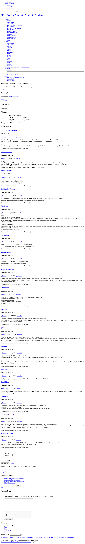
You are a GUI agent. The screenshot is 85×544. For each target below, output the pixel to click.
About (5, 527)
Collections (7, 68)
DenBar (4, 137)
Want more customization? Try (17, 67)
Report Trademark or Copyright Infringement (22, 537)
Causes (9, 49)
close (2, 487)
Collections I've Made (13, 73)
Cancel (12, 463)
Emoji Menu (5, 382)
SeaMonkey (10, 8)
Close (2, 89)
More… (6, 76)
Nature (9, 56)
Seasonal (9, 61)
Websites (9, 65)
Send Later (4, 309)
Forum (5, 532)
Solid (8, 62)
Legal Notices (39, 537)
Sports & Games (11, 37)
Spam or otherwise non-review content (14, 478)
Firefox (9, 5)
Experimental (10, 26)
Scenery (9, 59)
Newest (9, 46)
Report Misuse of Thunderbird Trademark (55, 537)
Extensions (7, 19)
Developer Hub (11, 80)
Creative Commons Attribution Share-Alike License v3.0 (16, 542)
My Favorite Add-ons (13, 74)
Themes (6, 41)
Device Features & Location (14, 25)
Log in (12, 2)
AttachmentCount (7, 252)
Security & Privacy (12, 32)
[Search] (17, 11)
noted (15, 540)
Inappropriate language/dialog (12, 480)
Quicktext (4, 346)
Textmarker (5, 288)
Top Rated (10, 23)
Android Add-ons (34, 15)
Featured (9, 20)
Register (6, 2)
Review (7, 453)
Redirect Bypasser (7, 433)
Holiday (9, 53)
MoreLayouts (5, 235)
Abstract (9, 47)
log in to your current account (10, 472)
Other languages (5, 534)
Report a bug (70, 537)
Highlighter (4, 369)
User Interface (11, 38)
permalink (18, 137)
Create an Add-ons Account (8, 469)
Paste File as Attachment (9, 130)
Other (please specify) (9, 483)
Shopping (9, 34)
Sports (9, 64)
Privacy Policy (5, 537)
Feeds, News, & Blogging (14, 28)
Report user (4, 100)
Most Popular (11, 22)
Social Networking (12, 35)
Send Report (9, 519)
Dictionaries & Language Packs (15, 77)
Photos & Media (11, 31)
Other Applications (9, 3)
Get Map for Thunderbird (10, 189)
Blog (5, 529)
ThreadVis (4, 396)
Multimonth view (6, 152)
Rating (7, 455)
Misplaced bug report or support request (14, 481)
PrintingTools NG (7, 170)
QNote (3, 328)
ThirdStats (4, 206)
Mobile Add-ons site (13, 96)
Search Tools (10, 79)
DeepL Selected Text (7, 269)
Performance (10, 29)
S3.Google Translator (8, 415)
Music (9, 55)
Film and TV (10, 52)
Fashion (9, 50)
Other (8, 40)
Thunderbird (10, 6)
